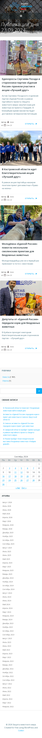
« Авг (18, 488)
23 (3, 480)
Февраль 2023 (8, 661)
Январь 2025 (7, 574)
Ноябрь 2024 (7, 582)
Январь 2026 (7, 529)
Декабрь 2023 (7, 623)
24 (9, 480)
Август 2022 (7, 684)
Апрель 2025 (7, 563)
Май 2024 (6, 604)
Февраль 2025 (8, 570)
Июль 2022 (6, 688)
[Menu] (21, 16)
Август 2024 (7, 593)
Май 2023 (6, 650)
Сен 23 (9, 125)
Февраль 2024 (8, 616)
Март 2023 (6, 657)
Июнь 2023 (6, 646)
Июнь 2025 (6, 555)
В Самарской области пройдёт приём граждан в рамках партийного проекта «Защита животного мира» (21, 432)
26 (21, 480)
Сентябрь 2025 (8, 544)
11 (15, 472)
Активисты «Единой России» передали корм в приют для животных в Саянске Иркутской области (21, 417)
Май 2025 (6, 559)
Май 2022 (6, 695)
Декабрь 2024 (7, 578)
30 (3, 484)
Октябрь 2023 (8, 631)
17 (9, 476)
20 (27, 476)
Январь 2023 (7, 665)
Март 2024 (6, 612)
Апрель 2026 (7, 517)
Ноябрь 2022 (7, 672)
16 (3, 476)
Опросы (5, 381)
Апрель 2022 (7, 699)
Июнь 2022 (6, 691)
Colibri (21, 730)
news (12, 122)
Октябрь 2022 (8, 676)
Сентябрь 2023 (8, 635)
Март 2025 (6, 567)
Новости (5, 377)
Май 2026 (6, 514)
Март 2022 (6, 703)
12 (21, 472)
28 (33, 480)
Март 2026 (6, 521)
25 (15, 480)
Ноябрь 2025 (7, 536)
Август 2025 (7, 548)
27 (27, 480)
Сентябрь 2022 (8, 680)
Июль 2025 (6, 551)
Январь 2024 (7, 619)
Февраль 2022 (8, 706)
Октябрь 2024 (8, 585)
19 (21, 476)
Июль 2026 (6, 506)
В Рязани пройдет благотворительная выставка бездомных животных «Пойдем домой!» (19, 441)
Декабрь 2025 (7, 532)
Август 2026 (7, 502)
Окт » (24, 488)
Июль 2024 (6, 597)
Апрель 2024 (7, 608)
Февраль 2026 (8, 525)
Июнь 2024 (6, 600)
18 (15, 476)
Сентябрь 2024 (8, 589)
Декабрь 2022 (7, 669)
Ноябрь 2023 (7, 627)
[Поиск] (39, 391)
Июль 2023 (6, 642)
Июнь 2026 (6, 510)
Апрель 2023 (7, 653)
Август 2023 (7, 638)
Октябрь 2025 (8, 540)
